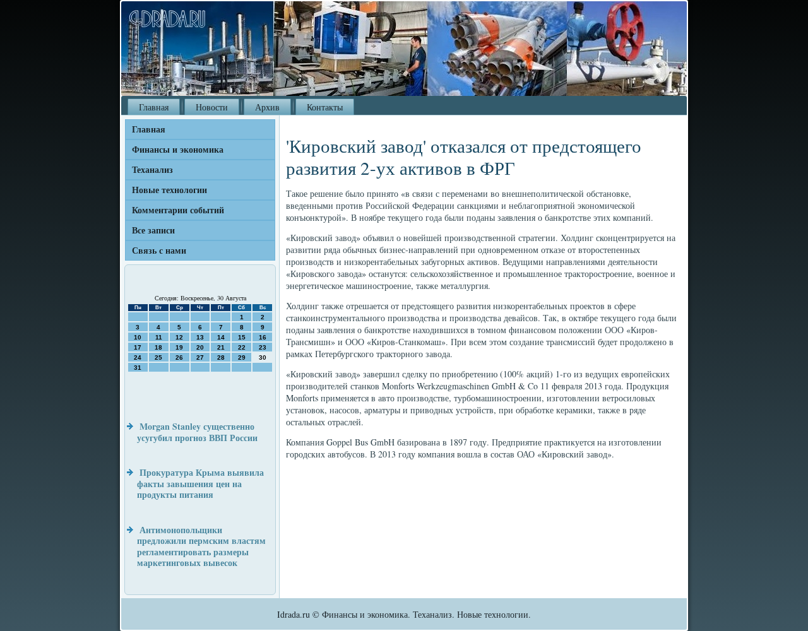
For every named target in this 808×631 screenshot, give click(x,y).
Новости (212, 107)
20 (200, 347)
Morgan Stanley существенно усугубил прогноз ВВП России (197, 432)
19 (179, 347)
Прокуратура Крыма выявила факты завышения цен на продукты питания (200, 483)
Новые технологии (169, 189)
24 (137, 357)
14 (221, 337)
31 (137, 367)
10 (137, 337)
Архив (267, 107)
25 (158, 357)
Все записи (153, 230)
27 (200, 357)
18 (158, 347)
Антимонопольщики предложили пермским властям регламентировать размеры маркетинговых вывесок (201, 546)
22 (242, 347)
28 (221, 357)
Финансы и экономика (177, 149)
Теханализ (152, 169)
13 (200, 337)
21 (221, 347)
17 (137, 347)
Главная (154, 107)
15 (242, 337)
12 (179, 337)
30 (262, 357)
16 (262, 337)
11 (158, 337)
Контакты (325, 107)
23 (262, 347)
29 (242, 357)
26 (179, 357)
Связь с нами (159, 250)
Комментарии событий (178, 209)
